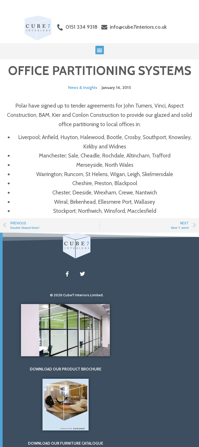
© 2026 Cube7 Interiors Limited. (76, 295)
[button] (99, 50)
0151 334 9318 (81, 27)
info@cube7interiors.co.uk (138, 27)
